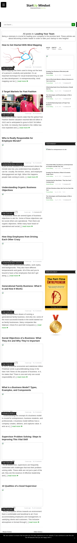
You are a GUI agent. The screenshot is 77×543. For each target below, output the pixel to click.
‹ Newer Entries (7, 532)
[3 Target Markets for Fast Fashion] (22, 111)
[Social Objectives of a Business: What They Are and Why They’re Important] (22, 360)
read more (22, 81)
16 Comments (38, 508)
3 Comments (38, 461)
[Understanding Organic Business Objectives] (22, 210)
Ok (34, 540)
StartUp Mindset (50, 184)
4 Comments (38, 113)
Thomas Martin (49, 83)
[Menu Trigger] (3, 4)
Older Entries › (38, 532)
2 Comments (38, 163)
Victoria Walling (49, 75)
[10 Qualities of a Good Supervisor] (22, 506)
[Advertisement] (38, 15)
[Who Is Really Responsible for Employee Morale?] (22, 161)
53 (64, 192)
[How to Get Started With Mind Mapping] (22, 65)
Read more (39, 540)
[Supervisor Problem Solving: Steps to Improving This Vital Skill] (22, 459)
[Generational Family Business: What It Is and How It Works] (22, 308)
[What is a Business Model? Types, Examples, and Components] (22, 410)
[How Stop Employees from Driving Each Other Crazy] (22, 259)
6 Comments (38, 67)
